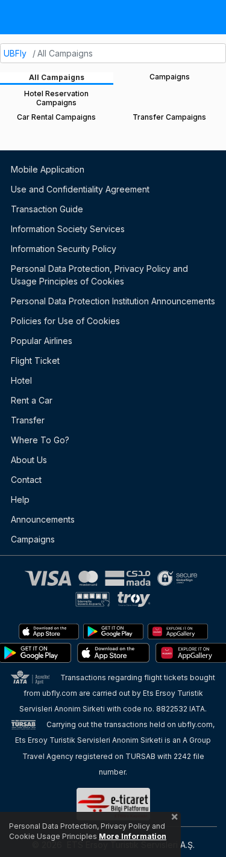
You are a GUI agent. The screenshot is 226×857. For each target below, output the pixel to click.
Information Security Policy (63, 249)
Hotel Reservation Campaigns (56, 97)
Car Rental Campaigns (56, 116)
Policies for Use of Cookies (65, 321)
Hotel (21, 380)
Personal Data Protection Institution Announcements (113, 301)
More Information (132, 836)
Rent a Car (31, 400)
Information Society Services (68, 229)
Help (20, 499)
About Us (29, 460)
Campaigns (33, 539)
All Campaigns (56, 77)
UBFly (15, 53)
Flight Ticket (35, 360)
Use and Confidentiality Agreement (80, 189)
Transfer (28, 420)
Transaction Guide (47, 209)
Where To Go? (40, 440)
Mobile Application (47, 169)
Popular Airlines (41, 341)
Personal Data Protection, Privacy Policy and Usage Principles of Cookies (99, 274)
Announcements (43, 519)
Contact (26, 480)
